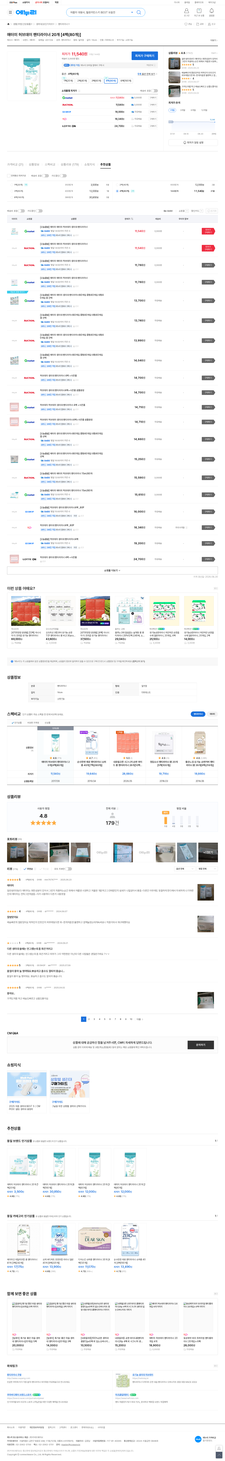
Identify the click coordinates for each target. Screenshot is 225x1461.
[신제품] (128, 743)
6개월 (193, 110)
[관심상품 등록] (21, 1177)
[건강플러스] (13, 2)
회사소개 (10, 1427)
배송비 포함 (145, 90)
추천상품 (105, 164)
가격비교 (15, 164)
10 (131, 1019)
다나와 (177, 2)
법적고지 (51, 1427)
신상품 (47, 723)
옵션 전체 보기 (146, 74)
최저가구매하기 (208, 231)
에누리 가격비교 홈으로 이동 (26, 12)
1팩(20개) (68, 80)
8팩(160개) (126, 80)
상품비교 (26, 1177)
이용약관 (22, 1427)
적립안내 (149, 65)
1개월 (172, 110)
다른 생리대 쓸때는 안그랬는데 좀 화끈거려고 (30, 948)
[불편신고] (219, 1448)
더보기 (213, 40)
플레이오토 (199, 2)
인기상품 (18, 723)
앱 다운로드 (209, 1439)
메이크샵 (212, 2)
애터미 (212, 714)
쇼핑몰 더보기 (111, 570)
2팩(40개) (82, 80)
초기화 (213, 211)
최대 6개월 (179, 527)
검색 (139, 12)
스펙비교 (50, 164)
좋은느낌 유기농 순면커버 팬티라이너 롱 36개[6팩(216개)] (199, 763)
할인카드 (195, 211)
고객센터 (62, 1427)
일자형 (144, 686)
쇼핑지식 (26, 2)
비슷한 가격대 (33, 723)
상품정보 (34, 164)
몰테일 (187, 2)
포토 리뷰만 (59, 869)
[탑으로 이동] (219, 1455)
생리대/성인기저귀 (44, 24)
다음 (139, 1019)
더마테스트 (146, 692)
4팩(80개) (111, 80)
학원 (56, 2)
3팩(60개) (96, 80)
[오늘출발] (168, 211)
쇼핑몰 (182, 211)
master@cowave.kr (70, 1444)
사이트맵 (101, 1427)
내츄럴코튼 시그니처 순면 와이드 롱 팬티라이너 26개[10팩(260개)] (127, 763)
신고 (77, 235)
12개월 (204, 110)
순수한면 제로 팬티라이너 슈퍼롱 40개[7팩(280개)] (91, 763)
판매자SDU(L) (88, 1427)
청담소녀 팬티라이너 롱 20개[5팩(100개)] (164, 763)
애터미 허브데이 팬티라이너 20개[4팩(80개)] (56, 763)
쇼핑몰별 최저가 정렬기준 (79, 91)
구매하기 (208, 265)
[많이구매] (92, 743)
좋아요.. (11, 993)
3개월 (182, 110)
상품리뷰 (70, 164)
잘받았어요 (12, 917)
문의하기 (200, 1044)
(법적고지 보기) (138, 661)
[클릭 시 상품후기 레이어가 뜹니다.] (17, 852)
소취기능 (61, 699)
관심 (190, 24)
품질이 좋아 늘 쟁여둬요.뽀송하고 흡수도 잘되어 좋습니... (36, 971)
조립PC (42, 2)
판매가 (127, 219)
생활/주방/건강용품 (22, 24)
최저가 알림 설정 (195, 142)
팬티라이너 (63, 24)
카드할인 (55, 175)
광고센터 (74, 1427)
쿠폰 (75, 516)
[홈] (8, 24)
